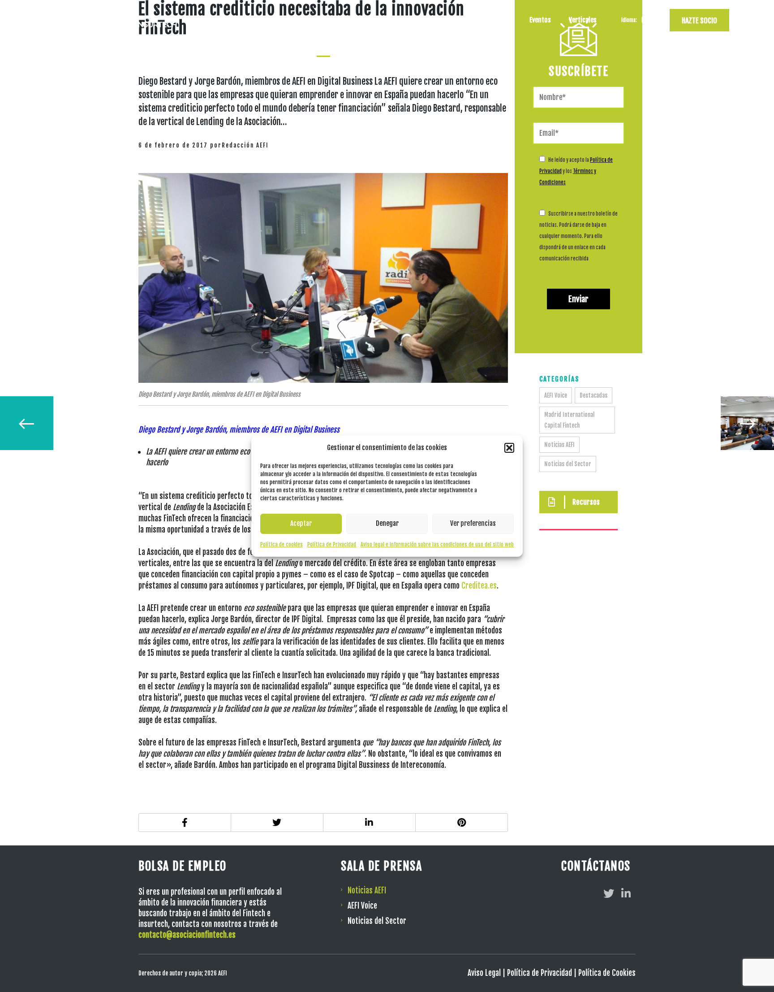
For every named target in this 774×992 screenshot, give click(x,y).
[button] (509, 447)
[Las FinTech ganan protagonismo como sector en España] (747, 423)
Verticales (583, 20)
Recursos (499, 20)
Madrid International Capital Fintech (569, 420)
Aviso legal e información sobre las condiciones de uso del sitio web (437, 544)
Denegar (387, 523)
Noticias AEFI (559, 444)
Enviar (578, 299)
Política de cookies (281, 544)
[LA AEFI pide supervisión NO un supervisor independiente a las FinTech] (26, 423)
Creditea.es (479, 585)
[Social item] (608, 893)
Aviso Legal (484, 973)
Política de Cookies (607, 973)
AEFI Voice (555, 395)
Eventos (540, 20)
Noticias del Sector (567, 464)
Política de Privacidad (331, 544)
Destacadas (593, 395)
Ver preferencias (473, 523)
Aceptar (301, 523)
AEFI (462, 20)
